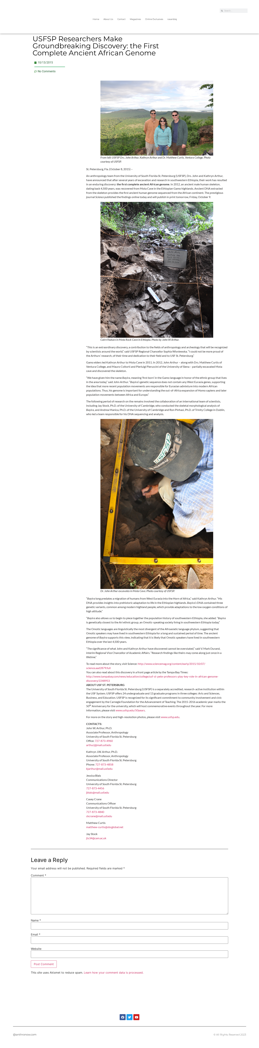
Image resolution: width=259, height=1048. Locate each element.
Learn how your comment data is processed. (113, 972)
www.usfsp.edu (170, 717)
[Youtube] (136, 1017)
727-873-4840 (95, 811)
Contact (121, 19)
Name (36, 920)
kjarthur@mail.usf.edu (99, 768)
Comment (38, 875)
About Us (108, 19)
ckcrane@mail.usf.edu (99, 816)
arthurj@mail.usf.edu (98, 745)
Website (36, 948)
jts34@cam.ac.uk (96, 838)
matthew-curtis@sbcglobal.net (104, 827)
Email (35, 934)
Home (96, 19)
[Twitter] (129, 1017)
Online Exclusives (154, 19)
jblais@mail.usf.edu (97, 792)
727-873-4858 (104, 764)
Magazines (135, 19)
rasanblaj (172, 19)
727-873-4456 (95, 788)
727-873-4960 (104, 740)
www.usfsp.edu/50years (130, 710)
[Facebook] (123, 1017)
